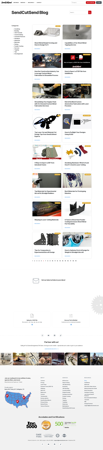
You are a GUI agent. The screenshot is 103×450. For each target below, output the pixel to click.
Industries (17, 40)
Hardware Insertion (67, 394)
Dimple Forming (66, 392)
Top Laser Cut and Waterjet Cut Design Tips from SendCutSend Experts (45, 134)
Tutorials (86, 399)
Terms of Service (45, 406)
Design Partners (88, 403)
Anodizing (17, 29)
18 (73, 261)
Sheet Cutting (66, 382)
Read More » (37, 48)
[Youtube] (48, 335)
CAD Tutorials (18, 32)
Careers (43, 394)
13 (60, 261)
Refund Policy (44, 404)
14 (62, 261)
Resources (31, 2)
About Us (43, 390)
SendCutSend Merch (46, 400)
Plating (16, 44)
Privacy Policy (44, 402)
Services (22, 2)
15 (65, 261)
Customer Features (19, 36)
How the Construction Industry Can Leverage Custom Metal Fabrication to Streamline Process (47, 73)
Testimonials (44, 396)
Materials (16, 2)
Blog (85, 380)
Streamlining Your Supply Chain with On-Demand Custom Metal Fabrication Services (45, 104)
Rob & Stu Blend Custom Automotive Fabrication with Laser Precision (77, 104)
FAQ (85, 401)
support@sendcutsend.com (91, 405)
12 (57, 261)
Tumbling (65, 402)
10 (52, 261)
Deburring (65, 404)
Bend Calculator (88, 390)
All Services (65, 380)
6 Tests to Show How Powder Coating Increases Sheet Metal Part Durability (75, 222)
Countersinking (18, 34)
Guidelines (87, 382)
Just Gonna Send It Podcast (89, 395)
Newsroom (43, 392)
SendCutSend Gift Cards (69, 408)
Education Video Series (90, 386)
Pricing (42, 382)
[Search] (89, 12)
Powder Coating (18, 46)
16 (68, 261)
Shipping (43, 388)
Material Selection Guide (90, 388)
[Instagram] (42, 335)
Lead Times (43, 384)
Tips (15, 51)
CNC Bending (66, 388)
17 (70, 261)
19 (75, 261)
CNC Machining (66, 384)
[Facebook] (54, 335)
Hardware (17, 38)
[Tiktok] (60, 335)
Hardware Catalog (89, 392)
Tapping (16, 50)
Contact (39, 2)
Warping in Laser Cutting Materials (47, 220)
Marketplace (66, 406)
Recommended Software (90, 397)
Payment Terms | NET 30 (47, 386)
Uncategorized (18, 53)
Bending (16, 31)
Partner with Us (44, 398)
